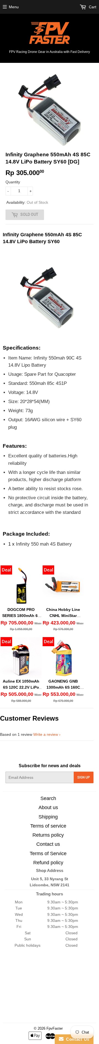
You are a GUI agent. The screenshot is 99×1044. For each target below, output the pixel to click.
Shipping (48, 817)
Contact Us (76, 1039)
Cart (92, 7)
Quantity (13, 182)
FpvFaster (54, 1028)
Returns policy (48, 835)
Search (48, 798)
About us (48, 807)
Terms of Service (48, 853)
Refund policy (48, 862)
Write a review (45, 734)
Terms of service (48, 826)
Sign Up (83, 777)
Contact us (48, 844)
